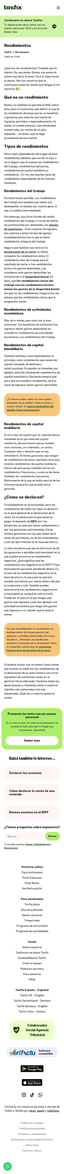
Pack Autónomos (32, 872)
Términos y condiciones (32, 1134)
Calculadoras (41, 844)
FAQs (32, 979)
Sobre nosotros (32, 947)
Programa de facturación (32, 926)
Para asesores (32, 974)
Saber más (32, 741)
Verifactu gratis (32, 888)
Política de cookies (32, 1123)
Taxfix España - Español (32, 990)
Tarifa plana (32, 904)
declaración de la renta (20, 252)
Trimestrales (32, 920)
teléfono (53, 1111)
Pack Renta (32, 883)
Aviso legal (32, 1145)
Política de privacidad (32, 1128)
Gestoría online (32, 867)
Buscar (52, 836)
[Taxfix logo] (13, 7)
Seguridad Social (37, 277)
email (40, 1111)
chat (32, 1111)
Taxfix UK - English (32, 995)
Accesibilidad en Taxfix (32, 958)
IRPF (34, 521)
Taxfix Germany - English (32, 1006)
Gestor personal (32, 915)
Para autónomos (32, 899)
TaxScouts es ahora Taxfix (32, 952)
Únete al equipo (32, 963)
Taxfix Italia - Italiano (32, 1011)
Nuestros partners (32, 969)
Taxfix (7, 52)
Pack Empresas (32, 878)
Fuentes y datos (32, 1150)
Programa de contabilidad (32, 931)
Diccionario (22, 52)
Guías (29, 844)
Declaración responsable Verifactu (32, 1139)
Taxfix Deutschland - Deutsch (32, 1000)
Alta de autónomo (32, 910)
